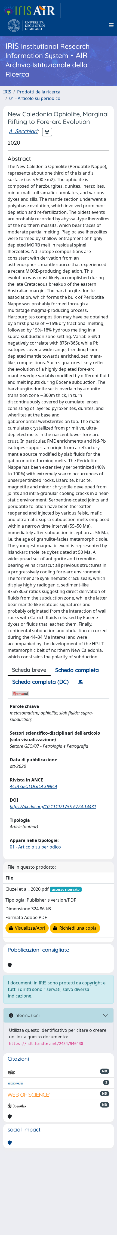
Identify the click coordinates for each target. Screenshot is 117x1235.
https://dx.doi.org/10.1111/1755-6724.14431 (53, 807)
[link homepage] (31, 10)
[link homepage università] (26, 25)
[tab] (80, 682)
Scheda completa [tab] (77, 670)
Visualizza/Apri (29, 928)
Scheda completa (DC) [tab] (40, 681)
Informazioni (26, 1015)
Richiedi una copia (77, 928)
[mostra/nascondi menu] (111, 25)
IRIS (7, 92)
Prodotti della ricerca (38, 92)
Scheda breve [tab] (29, 669)
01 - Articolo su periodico (34, 98)
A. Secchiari (23, 131)
